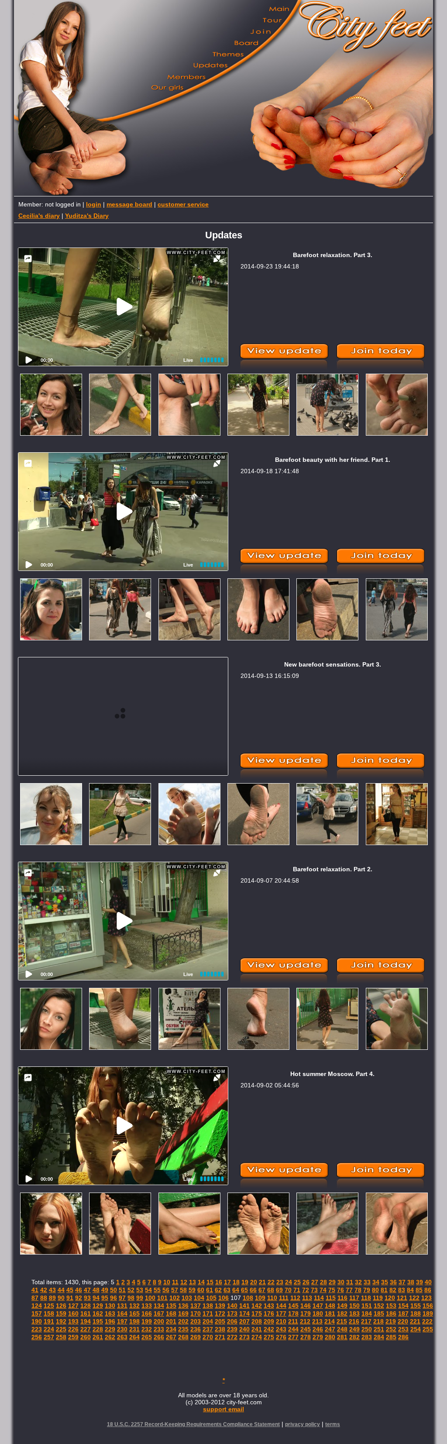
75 (331, 1289)
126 (61, 1305)
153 (391, 1305)
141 (244, 1305)
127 (73, 1305)
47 (87, 1289)
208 (256, 1321)
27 (314, 1282)
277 (293, 1337)
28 (323, 1282)
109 (260, 1297)
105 (211, 1297)
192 (61, 1321)
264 (134, 1337)
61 (209, 1289)
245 (305, 1329)
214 (329, 1321)
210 (281, 1321)
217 (366, 1321)
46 (78, 1289)
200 (159, 1321)
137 (195, 1305)
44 (61, 1289)
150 (354, 1305)
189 (428, 1313)
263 (122, 1337)
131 (122, 1305)
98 (130, 1297)
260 (85, 1337)
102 (174, 1297)
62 (218, 1289)
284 (379, 1337)
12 (183, 1282)
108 (248, 1297)
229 (110, 1329)
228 (98, 1329)
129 (98, 1305)
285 (391, 1337)
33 (367, 1282)
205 (220, 1321)
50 (113, 1289)
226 (73, 1329)
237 (208, 1329)
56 (165, 1289)
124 (36, 1305)
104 (199, 1297)
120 (390, 1297)
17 (227, 1282)
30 (340, 1282)
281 (342, 1337)
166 (146, 1313)
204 (208, 1321)
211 (293, 1321)
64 (235, 1289)
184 (366, 1313)
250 (366, 1329)
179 (305, 1313)
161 (85, 1313)
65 (244, 1289)
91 (69, 1297)
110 (272, 1297)
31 (349, 1282)
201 (171, 1321)
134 (159, 1305)
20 (253, 1282)
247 (330, 1329)
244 (293, 1329)
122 (414, 1297)
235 (183, 1329)
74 (323, 1289)
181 (330, 1313)
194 (85, 1321)
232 (146, 1329)
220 (403, 1321)
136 (183, 1305)
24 (288, 1282)
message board (129, 204)
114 (319, 1297)
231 (134, 1329)
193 (73, 1321)
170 (195, 1313)
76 (340, 1289)
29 (332, 1282)
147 (318, 1305)
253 (403, 1329)
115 (331, 1297)
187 (403, 1313)
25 (297, 1282)
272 (232, 1337)
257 (49, 1337)
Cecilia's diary (39, 215)
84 (410, 1289)
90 (61, 1297)
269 (195, 1337)
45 (69, 1289)
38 (410, 1282)
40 (428, 1282)
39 (419, 1282)
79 (366, 1289)
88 (43, 1297)
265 (146, 1337)
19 (244, 1282)
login (93, 204)
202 (183, 1321)
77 (349, 1289)
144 (281, 1305)
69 (279, 1289)
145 (293, 1305)
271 (220, 1337)
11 (175, 1282)
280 (330, 1337)
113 (307, 1297)
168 (171, 1313)
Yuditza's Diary (87, 215)
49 (104, 1289)
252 (391, 1329)
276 (281, 1337)
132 (134, 1305)
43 (52, 1289)
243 (281, 1329)
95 (104, 1297)
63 (227, 1289)
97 (122, 1297)
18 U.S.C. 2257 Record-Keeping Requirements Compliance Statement (193, 1424)
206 (232, 1321)
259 (73, 1337)
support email (223, 1409)
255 (428, 1329)
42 (43, 1289)
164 (122, 1313)
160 (73, 1313)
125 (49, 1305)
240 (244, 1329)
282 (354, 1337)
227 (85, 1329)
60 (200, 1289)
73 (314, 1289)
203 (195, 1321)
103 (187, 1297)
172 (220, 1313)
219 (390, 1321)
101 (162, 1297)
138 (208, 1305)
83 (401, 1289)
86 (427, 1289)
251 (379, 1329)
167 (159, 1313)
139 (220, 1305)
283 (366, 1337)
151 (366, 1305)
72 (305, 1289)
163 (110, 1313)
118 (366, 1297)
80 (375, 1289)
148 (330, 1305)
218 (378, 1321)
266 (159, 1337)
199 (146, 1321)
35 (384, 1282)
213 (317, 1321)
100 (150, 1297)
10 (166, 1282)
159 (61, 1313)
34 (375, 1282)
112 (295, 1297)
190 (36, 1321)
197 (122, 1321)
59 (192, 1289)
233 (159, 1329)
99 (139, 1297)
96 (113, 1297)
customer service (183, 204)
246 (318, 1329)
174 (244, 1313)
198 (134, 1321)
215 (342, 1321)
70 (288, 1289)
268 (183, 1337)
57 (174, 1289)
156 (428, 1305)
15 (209, 1282)
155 (415, 1305)
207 (244, 1321)
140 (232, 1305)
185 (379, 1313)
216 (354, 1321)
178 (293, 1313)
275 (269, 1337)
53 (139, 1289)
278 (305, 1337)
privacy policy (302, 1424)
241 (256, 1329)
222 (427, 1321)
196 (110, 1321)
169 (183, 1313)
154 (403, 1305)
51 (122, 1289)
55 (157, 1289)
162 (98, 1313)
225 (61, 1329)
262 (110, 1337)
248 (342, 1329)
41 (34, 1289)
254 (415, 1329)
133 (146, 1305)
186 (391, 1313)
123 (426, 1297)
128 (85, 1305)
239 (232, 1329)
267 (171, 1337)
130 (110, 1305)
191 (49, 1321)
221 (415, 1321)
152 (379, 1305)
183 (354, 1313)
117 (354, 1297)
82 (392, 1289)
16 (218, 1282)
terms (332, 1424)
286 (403, 1337)
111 (284, 1297)
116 (342, 1297)
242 (269, 1329)
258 (61, 1337)
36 (393, 1282)
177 (281, 1313)
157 (36, 1313)
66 (253, 1289)
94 (96, 1297)
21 (262, 1282)
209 (269, 1321)
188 (415, 1313)
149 (342, 1305)
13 (192, 1282)
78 (357, 1289)
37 (402, 1282)
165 (134, 1313)
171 (208, 1313)
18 (236, 1282)
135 (171, 1305)
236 (195, 1329)
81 (384, 1289)
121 (402, 1297)
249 (354, 1329)
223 (36, 1329)
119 (378, 1297)
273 (244, 1337)
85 (419, 1289)
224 (49, 1329)
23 (279, 1282)
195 (98, 1321)
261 (98, 1337)
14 (201, 1282)
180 (318, 1313)
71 (296, 1289)
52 (130, 1289)
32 (358, 1282)
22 (271, 1282)
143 (269, 1305)
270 (208, 1337)
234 (171, 1329)
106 (223, 1297)
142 (256, 1305)
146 (305, 1305)
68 (270, 1289)
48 (96, 1289)
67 (261, 1289)
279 (318, 1337)
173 (232, 1313)
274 (256, 1337)
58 (183, 1289)
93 (87, 1297)
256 (36, 1337)
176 (269, 1313)
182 (342, 1313)
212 (305, 1321)
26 (306, 1282)
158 (49, 1313)
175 (256, 1313)
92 (78, 1297)
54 (148, 1289)
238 (220, 1329)
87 (34, 1297)
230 (122, 1329)
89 (52, 1297)
